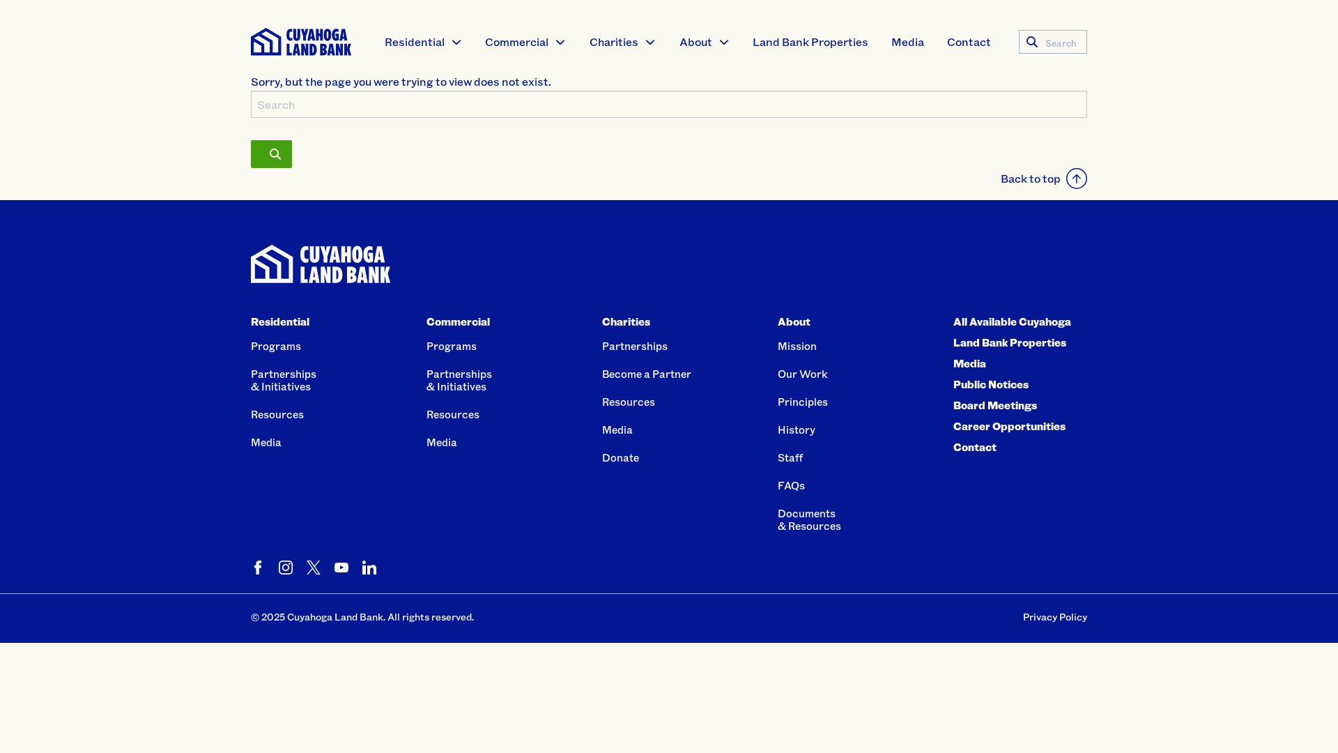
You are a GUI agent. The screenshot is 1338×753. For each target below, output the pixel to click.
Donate (620, 457)
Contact (969, 41)
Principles (803, 402)
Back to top (1031, 178)
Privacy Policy (1055, 616)
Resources (277, 414)
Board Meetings (995, 405)
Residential (415, 41)
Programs (276, 346)
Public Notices (991, 384)
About (695, 41)
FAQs (791, 485)
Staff (790, 457)
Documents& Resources (809, 519)
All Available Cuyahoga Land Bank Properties (1012, 331)
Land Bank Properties (810, 41)
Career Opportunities (1009, 426)
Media (907, 41)
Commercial (516, 41)
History (796, 429)
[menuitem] (424, 42)
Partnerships (635, 346)
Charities (614, 41)
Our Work (803, 374)
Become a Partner (646, 374)
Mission (797, 346)
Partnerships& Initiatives (283, 380)
